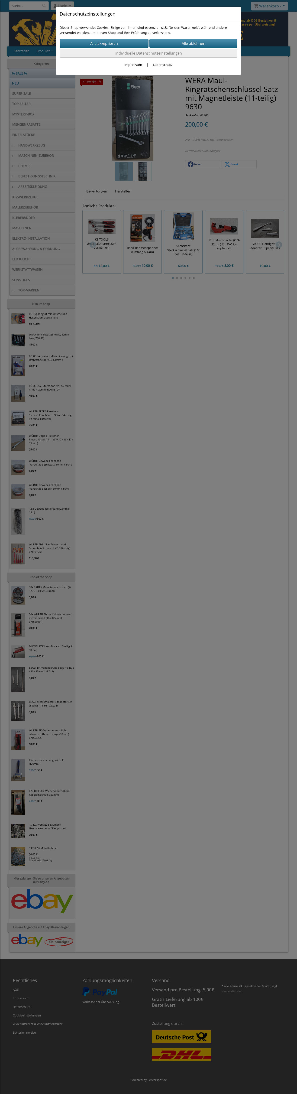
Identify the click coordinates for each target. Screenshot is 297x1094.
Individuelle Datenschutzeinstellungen (148, 53)
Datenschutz (163, 64)
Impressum (133, 64)
